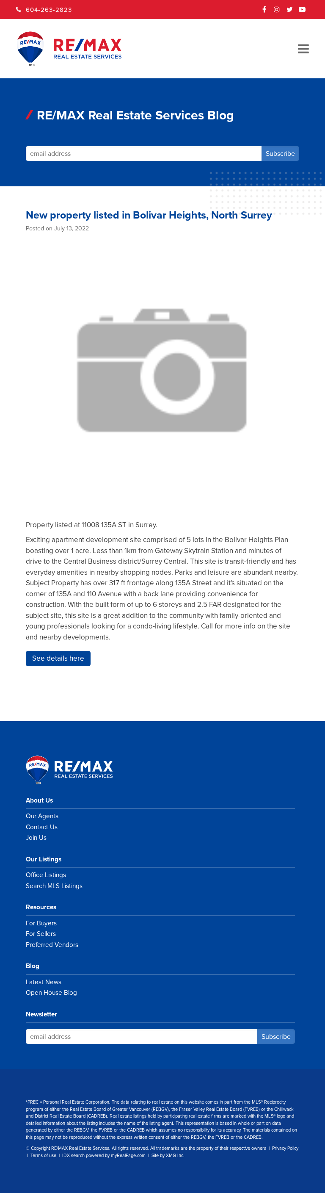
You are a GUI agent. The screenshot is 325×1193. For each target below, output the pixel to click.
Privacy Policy (285, 1148)
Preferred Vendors (52, 945)
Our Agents (42, 816)
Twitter (290, 12)
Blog (32, 966)
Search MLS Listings (54, 886)
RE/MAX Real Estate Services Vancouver (79, 770)
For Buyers (41, 923)
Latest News (43, 982)
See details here (58, 658)
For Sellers (41, 934)
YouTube (302, 12)
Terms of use (43, 1155)
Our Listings (43, 859)
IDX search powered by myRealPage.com (104, 1155)
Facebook (264, 12)
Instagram (277, 12)
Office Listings (46, 875)
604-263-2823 (49, 9)
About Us (39, 800)
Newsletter (41, 1014)
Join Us (36, 837)
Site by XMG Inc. (168, 1155)
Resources (41, 907)
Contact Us (42, 827)
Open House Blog (51, 992)
